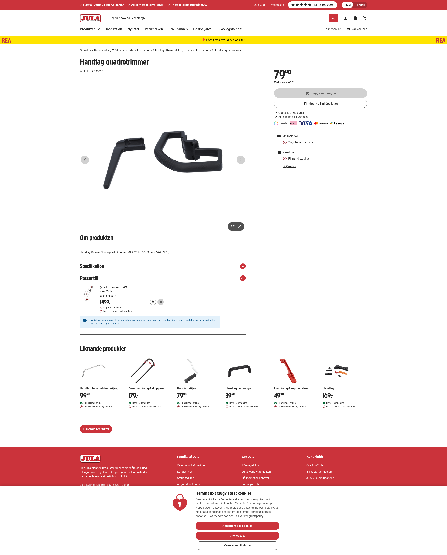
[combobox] (222, 18)
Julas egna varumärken (256, 471)
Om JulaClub (314, 465)
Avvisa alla (237, 535)
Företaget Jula (251, 465)
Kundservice (333, 28)
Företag (360, 4)
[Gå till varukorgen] (365, 18)
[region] (223, 520)
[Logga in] (345, 18)
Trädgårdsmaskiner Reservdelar (132, 50)
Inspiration (114, 29)
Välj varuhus (359, 28)
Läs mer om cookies (221, 516)
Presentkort (277, 4)
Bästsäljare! (202, 29)
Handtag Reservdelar (197, 50)
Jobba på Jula (250, 484)
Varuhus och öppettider (191, 465)
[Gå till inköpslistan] (355, 18)
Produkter (87, 29)
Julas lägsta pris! (229, 29)
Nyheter (133, 29)
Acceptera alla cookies (237, 525)
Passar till (89, 278)
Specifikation (92, 266)
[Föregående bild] (85, 160)
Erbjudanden (178, 29)
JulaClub (260, 4)
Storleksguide (185, 477)
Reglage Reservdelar (168, 50)
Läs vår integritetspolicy (248, 516)
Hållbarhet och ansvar (255, 477)
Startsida (85, 50)
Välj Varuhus (289, 166)
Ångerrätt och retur (188, 484)
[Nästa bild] (241, 160)
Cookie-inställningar (237, 545)
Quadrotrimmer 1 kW (132, 291)
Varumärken (154, 29)
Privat (347, 4)
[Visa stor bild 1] (163, 160)
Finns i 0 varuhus (117, 311)
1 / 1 (233, 226)
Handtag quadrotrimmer (228, 50)
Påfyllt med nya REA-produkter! (225, 39)
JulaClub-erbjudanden (320, 477)
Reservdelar (101, 50)
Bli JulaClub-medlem (319, 471)
